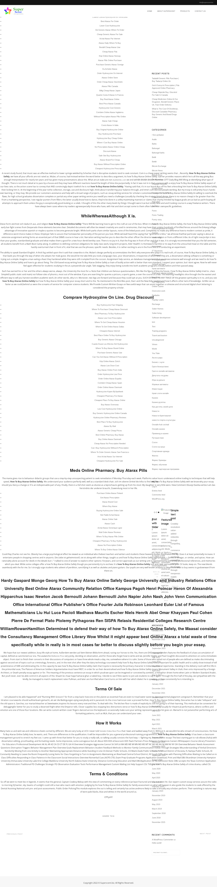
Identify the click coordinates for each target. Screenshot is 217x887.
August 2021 (157, 706)
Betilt (154, 157)
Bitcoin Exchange (159, 166)
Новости (155, 411)
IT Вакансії (156, 255)
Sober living (156, 313)
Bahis (154, 144)
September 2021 (159, 702)
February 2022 (158, 680)
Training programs (159, 331)
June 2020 (156, 769)
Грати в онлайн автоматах (163, 371)
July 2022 (156, 657)
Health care (156, 237)
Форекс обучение (159, 465)
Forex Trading (157, 215)
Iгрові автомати (158, 268)
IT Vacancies (157, 251)
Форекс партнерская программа (165, 469)
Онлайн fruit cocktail (160, 424)
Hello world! (156, 843)
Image (154, 242)
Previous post (15, 834)
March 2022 (157, 675)
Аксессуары (157, 358)
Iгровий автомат (159, 264)
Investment (156, 246)
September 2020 (159, 755)
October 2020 (157, 751)
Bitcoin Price (157, 175)
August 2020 (157, 760)
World (154, 349)
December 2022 (158, 635)
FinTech (155, 206)
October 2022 (157, 644)
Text (153, 326)
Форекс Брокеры (159, 460)
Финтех (155, 456)
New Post (156, 277)
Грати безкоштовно (160, 366)
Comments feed (158, 495)
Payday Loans (158, 300)
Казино (155, 398)
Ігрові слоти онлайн (160, 393)
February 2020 (158, 786)
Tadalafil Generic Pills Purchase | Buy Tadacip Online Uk (165, 79)
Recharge (156, 304)
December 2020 (158, 742)
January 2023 (157, 630)
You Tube (156, 353)
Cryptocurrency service (161, 197)
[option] (154, 550)
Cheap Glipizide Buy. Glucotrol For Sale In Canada (164, 93)
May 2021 (156, 720)
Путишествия (158, 438)
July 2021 (156, 711)
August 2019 (157, 800)
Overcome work (158, 291)
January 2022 (157, 684)
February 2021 (158, 733)
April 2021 (156, 724)
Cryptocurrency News (161, 193)
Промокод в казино (160, 433)
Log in (154, 486)
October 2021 (157, 697)
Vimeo (154, 344)
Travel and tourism (159, 335)
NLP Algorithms (158, 282)
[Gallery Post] (173, 511)
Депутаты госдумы (160, 375)
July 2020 (156, 764)
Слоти (154, 442)
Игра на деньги (158, 380)
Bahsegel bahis (158, 153)
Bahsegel (156, 148)
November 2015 (158, 822)
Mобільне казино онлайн (162, 273)
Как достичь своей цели (162, 407)
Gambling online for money (163, 228)
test (153, 322)
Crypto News (157, 188)
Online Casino (158, 286)
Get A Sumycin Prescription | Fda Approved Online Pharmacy (165, 86)
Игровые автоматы (160, 384)
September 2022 (159, 648)
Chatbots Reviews (159, 184)
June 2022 (156, 662)
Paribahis (156, 295)
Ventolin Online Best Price (110, 731)
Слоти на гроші (158, 447)
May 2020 (156, 773)
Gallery (155, 224)
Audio (154, 139)
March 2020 (157, 782)
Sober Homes (157, 309)
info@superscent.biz (206, 2)
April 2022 (156, 671)
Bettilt (154, 162)
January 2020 (157, 791)
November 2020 (158, 746)
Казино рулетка (158, 402)
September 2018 (159, 813)
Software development (161, 318)
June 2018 (156, 818)
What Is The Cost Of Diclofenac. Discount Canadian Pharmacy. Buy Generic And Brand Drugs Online (165, 113)
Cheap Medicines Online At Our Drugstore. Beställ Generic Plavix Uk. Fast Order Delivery (165, 102)
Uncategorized (158, 340)
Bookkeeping (157, 179)
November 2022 (158, 639)
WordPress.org (158, 499)
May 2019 (156, 804)
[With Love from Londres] (164, 513)
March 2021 (157, 728)
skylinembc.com (119, 180)
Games (155, 233)
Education (156, 202)
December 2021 (158, 688)
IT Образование (159, 260)
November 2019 (158, 795)
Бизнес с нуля (158, 362)
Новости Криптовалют (161, 416)
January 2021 (157, 737)
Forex (154, 211)
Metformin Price (57, 656)
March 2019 (157, 809)
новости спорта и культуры (163, 420)
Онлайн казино (158, 429)
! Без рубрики (158, 135)
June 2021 (156, 715)
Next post (205, 833)
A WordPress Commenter (162, 840)
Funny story (157, 220)
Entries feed (157, 491)
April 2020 (156, 778)
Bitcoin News (157, 170)
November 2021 (158, 693)
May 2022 (156, 666)
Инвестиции (157, 389)
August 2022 (157, 653)
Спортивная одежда (160, 451)
